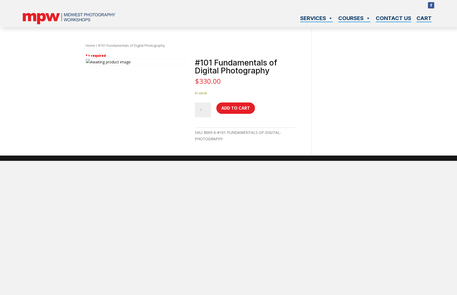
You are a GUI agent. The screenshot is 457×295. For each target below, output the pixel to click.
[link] (69, 22)
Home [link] (90, 45)
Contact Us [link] (393, 18)
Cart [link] (424, 18)
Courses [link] (351, 18)
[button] (431, 5)
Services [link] (313, 18)
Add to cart (235, 108)
